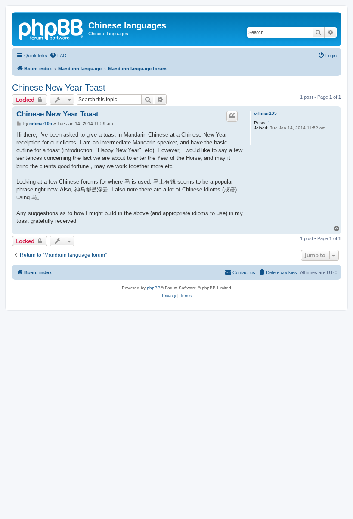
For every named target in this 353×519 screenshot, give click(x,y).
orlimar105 (265, 113)
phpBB (154, 287)
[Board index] (51, 28)
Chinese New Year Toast (58, 87)
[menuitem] (58, 55)
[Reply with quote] (232, 116)
